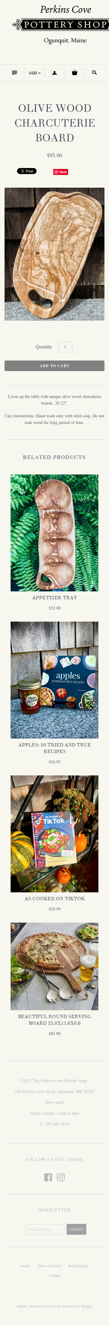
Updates (55, 1275)
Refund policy (78, 1265)
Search (25, 1265)
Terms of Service (49, 1265)
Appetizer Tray (54, 598)
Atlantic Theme (27, 1306)
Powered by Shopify (77, 1306)
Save (63, 172)
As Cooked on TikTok (55, 899)
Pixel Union (52, 1306)
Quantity (44, 346)
